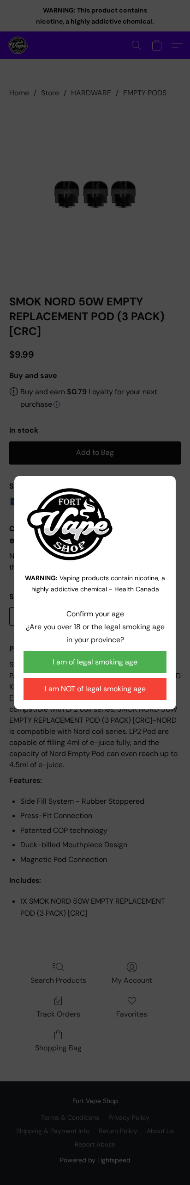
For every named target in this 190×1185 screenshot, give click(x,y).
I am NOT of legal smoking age (95, 689)
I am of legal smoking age (95, 662)
